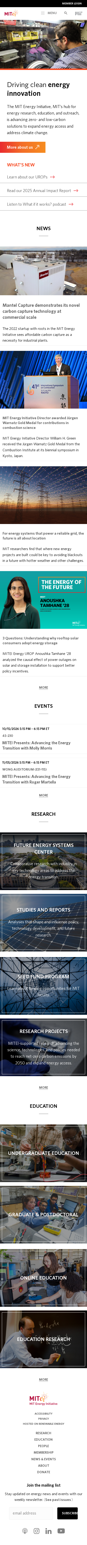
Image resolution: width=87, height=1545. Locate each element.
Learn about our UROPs (27, 177)
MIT (78, 13)
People (43, 1446)
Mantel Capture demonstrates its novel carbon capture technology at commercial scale (41, 311)
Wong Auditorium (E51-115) (24, 769)
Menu (52, 13)
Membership (44, 1452)
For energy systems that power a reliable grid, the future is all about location (43, 536)
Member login (72, 3)
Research (43, 1433)
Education (43, 1439)
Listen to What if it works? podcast (36, 204)
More (43, 687)
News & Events (43, 1459)
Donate (43, 1472)
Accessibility (43, 1413)
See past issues (58, 1500)
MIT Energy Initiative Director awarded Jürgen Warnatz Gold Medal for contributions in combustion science (40, 423)
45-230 (7, 736)
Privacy (43, 1418)
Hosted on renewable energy (43, 1423)
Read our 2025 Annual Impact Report (39, 191)
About (43, 1465)
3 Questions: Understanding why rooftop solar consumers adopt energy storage (41, 640)
